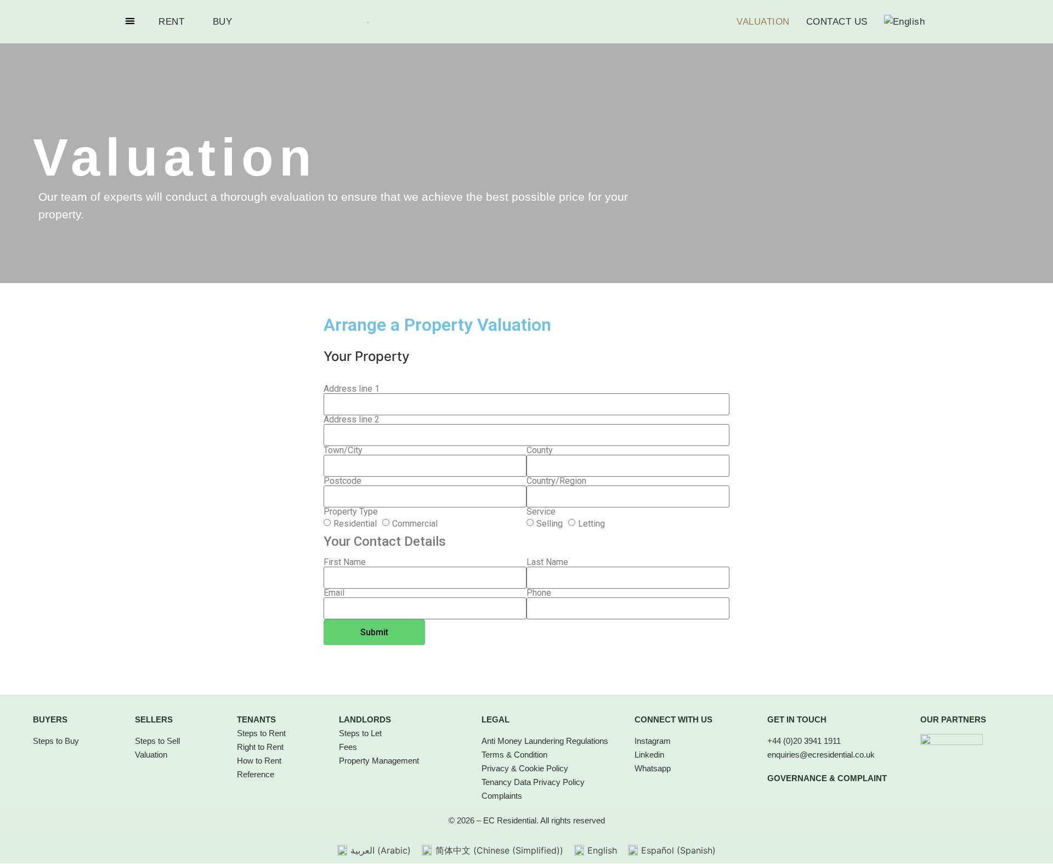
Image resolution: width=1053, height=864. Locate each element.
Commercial (415, 523)
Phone (538, 593)
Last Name (547, 562)
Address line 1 (352, 389)
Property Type (351, 511)
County (539, 450)
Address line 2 (352, 419)
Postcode (342, 481)
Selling (549, 523)
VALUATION (763, 21)
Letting (591, 523)
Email (334, 593)
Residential (355, 523)
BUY (223, 21)
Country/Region (556, 481)
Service (541, 511)
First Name (345, 562)
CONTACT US (837, 21)
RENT (171, 21)
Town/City (343, 450)
